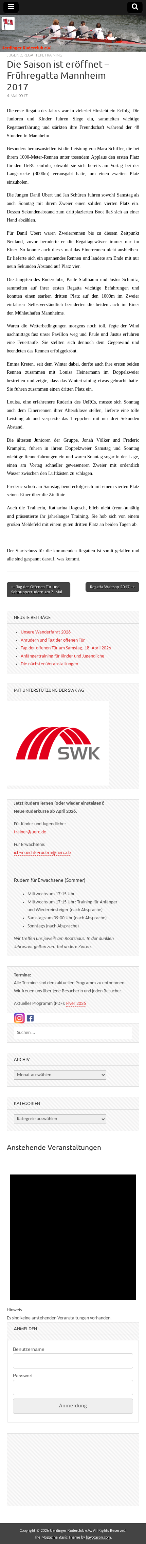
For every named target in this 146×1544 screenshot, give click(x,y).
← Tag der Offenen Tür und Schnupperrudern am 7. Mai (36, 590)
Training (53, 55)
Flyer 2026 (76, 1003)
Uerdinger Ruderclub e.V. (70, 1531)
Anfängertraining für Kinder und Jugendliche (62, 656)
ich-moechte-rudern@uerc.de (42, 852)
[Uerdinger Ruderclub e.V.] (73, 33)
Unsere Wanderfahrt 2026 (46, 632)
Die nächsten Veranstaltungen (49, 664)
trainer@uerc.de (30, 832)
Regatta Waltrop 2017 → (112, 587)
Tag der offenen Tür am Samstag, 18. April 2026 (66, 648)
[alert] (73, 1240)
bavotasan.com (98, 1538)
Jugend (14, 55)
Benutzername (28, 1349)
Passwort (23, 1375)
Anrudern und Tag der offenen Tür (53, 640)
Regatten (33, 55)
